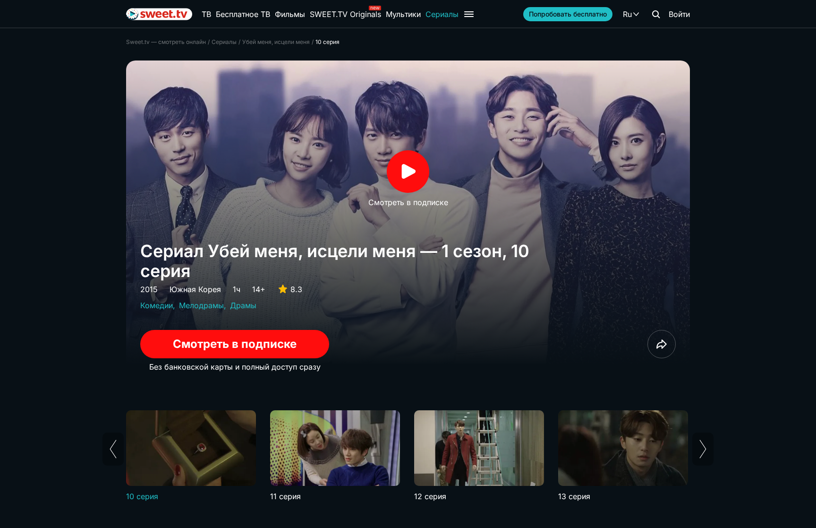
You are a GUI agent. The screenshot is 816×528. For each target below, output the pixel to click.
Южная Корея (195, 289)
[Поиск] (656, 14)
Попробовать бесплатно (568, 14)
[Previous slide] (113, 449)
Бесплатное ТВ (243, 14)
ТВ (206, 14)
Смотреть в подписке (235, 344)
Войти (679, 14)
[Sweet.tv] (159, 14)
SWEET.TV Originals (345, 14)
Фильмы (290, 14)
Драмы (243, 305)
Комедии (156, 305)
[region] (408, 456)
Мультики (403, 14)
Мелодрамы (201, 305)
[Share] (661, 344)
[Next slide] (703, 449)
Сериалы (442, 14)
